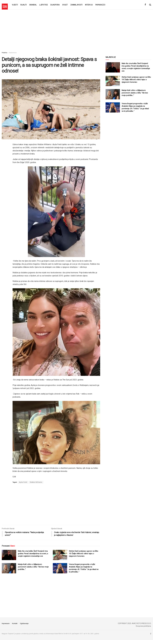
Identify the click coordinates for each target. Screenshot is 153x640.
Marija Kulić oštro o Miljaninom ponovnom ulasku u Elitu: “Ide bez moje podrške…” (33, 566)
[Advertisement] (76, 30)
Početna (4, 53)
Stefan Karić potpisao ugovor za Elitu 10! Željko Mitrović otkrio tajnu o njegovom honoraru (83, 553)
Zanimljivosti (76, 5)
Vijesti (15, 5)
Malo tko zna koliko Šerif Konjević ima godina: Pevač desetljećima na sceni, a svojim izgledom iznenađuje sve (33, 553)
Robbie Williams (36, 482)
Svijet (65, 5)
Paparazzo (100, 5)
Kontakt (14, 623)
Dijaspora (55, 5)
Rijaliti (23, 5)
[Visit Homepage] (5, 5)
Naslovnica (12, 53)
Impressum (6, 623)
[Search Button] (150, 5)
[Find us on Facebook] (145, 4)
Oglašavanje (24, 623)
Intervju (89, 5)
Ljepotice (43, 5)
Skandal (33, 5)
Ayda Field (23, 482)
